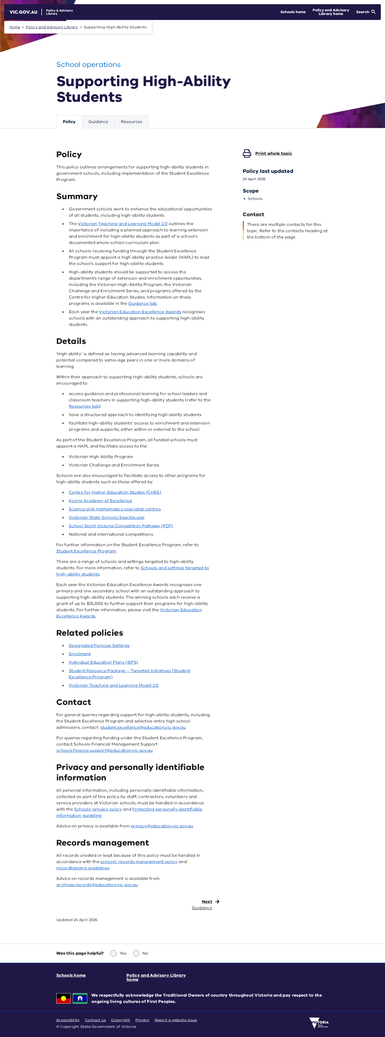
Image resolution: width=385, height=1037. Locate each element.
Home (14, 27)
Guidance (98, 122)
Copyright (120, 1020)
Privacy (142, 1020)
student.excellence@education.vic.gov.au (143, 727)
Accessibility (68, 1020)
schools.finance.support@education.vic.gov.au (104, 750)
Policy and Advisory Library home (156, 977)
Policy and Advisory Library (52, 27)
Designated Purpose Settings (99, 645)
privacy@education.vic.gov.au (162, 826)
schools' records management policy (138, 862)
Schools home (71, 975)
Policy (69, 122)
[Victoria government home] (319, 1023)
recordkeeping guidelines (82, 868)
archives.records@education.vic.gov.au (97, 885)
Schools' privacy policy (98, 809)
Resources (131, 122)
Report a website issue (176, 1020)
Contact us (95, 1020)
